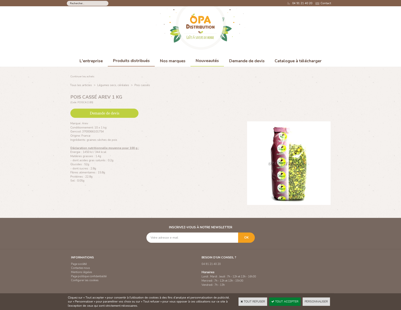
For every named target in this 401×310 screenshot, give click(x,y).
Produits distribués (131, 61)
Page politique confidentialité (89, 276)
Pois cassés (142, 85)
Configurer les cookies (85, 280)
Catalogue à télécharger (298, 61)
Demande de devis (247, 61)
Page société (79, 264)
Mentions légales (81, 272)
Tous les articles (81, 85)
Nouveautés (207, 61)
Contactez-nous (80, 268)
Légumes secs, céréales (113, 85)
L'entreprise (91, 61)
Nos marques (172, 61)
